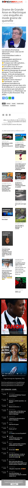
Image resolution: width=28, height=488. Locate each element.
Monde (11, 422)
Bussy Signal (5, 219)
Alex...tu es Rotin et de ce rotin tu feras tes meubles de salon (14, 120)
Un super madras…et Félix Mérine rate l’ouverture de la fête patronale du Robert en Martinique (17, 413)
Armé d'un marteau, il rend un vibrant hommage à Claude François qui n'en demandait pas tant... (6, 188)
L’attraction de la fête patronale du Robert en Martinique (17, 419)
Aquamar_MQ (19, 378)
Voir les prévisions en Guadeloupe (13, 382)
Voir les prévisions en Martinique (12, 384)
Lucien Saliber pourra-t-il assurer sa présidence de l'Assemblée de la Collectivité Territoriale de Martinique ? (20, 166)
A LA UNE (5, 135)
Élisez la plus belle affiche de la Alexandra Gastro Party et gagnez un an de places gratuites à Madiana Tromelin (18, 463)
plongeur (12, 105)
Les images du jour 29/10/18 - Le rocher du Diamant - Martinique (20, 146)
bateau (8, 103)
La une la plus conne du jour (12, 124)
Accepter (14, 484)
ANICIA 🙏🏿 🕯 (18, 291)
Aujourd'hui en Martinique (19, 152)
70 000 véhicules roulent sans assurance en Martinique (15, 438)
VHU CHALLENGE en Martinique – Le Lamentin (19, 227)
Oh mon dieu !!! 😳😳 (14, 449)
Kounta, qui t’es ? (13, 429)
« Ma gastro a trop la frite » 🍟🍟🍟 (17, 468)
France (11, 442)
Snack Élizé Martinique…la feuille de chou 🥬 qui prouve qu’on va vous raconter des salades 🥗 (17, 456)
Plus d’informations (19, 482)
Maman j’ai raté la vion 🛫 (15, 406)
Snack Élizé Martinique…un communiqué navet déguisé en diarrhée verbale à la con (17, 475)
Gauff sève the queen (14, 424)
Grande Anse (20, 103)
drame (13, 103)
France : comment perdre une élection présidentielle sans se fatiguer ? (17, 444)
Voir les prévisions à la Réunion (12, 385)
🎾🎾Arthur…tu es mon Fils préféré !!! (17, 433)
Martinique (6, 105)
